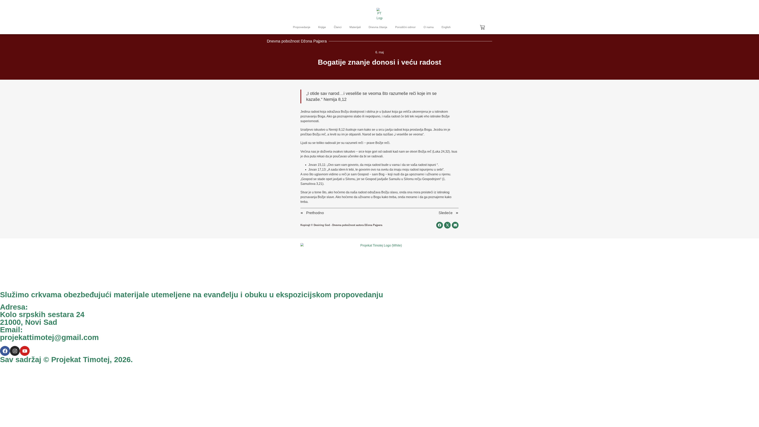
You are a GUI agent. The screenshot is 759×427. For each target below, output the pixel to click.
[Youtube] (25, 351)
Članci (338, 27)
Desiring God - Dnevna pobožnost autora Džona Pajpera (348, 225)
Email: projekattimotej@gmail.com (49, 333)
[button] (439, 225)
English (446, 27)
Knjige (322, 27)
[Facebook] (5, 351)
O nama (429, 27)
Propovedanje (301, 27)
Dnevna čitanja (378, 27)
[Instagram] (15, 351)
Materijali (355, 27)
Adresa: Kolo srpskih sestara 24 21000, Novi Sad (42, 314)
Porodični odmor (405, 27)
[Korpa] (482, 27)
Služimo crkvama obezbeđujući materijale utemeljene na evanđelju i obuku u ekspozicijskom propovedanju (191, 294)
